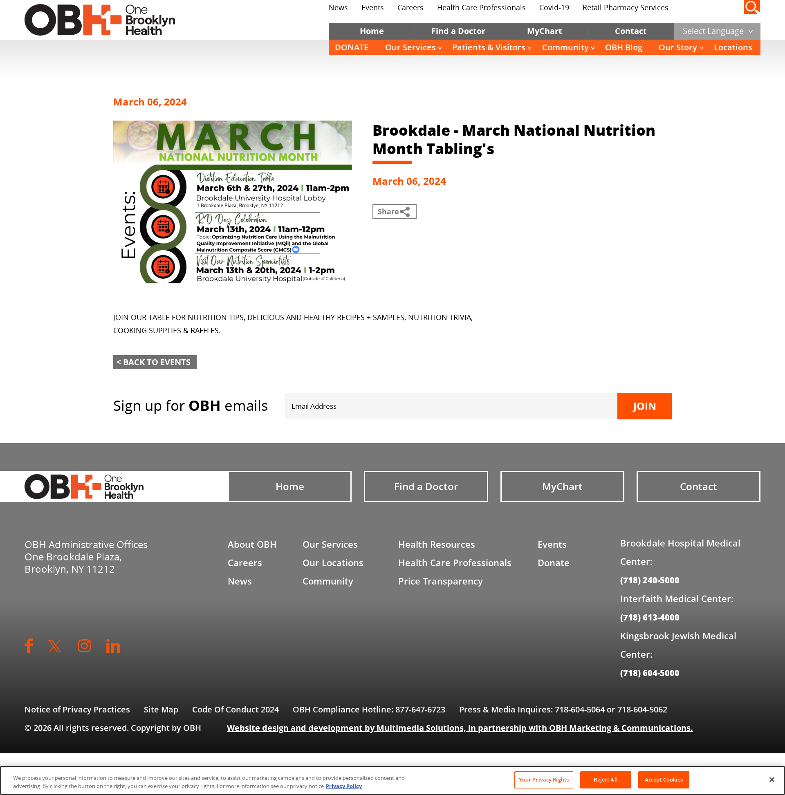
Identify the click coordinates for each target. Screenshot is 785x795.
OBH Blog (623, 47)
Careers (410, 7)
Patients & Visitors (488, 47)
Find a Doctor (458, 30)
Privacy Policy (344, 786)
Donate (554, 562)
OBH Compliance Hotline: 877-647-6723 (369, 709)
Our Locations (333, 562)
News (338, 7)
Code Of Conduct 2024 (235, 709)
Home (372, 30)
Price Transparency (440, 581)
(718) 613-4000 (650, 617)
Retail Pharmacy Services (625, 7)
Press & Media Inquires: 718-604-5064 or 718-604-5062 (563, 709)
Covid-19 (554, 7)
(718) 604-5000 (650, 673)
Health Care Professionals (481, 7)
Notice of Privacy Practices (77, 709)
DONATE (351, 47)
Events (372, 7)
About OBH (252, 544)
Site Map (161, 709)
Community (565, 47)
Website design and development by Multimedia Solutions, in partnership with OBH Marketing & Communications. (460, 727)
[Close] (772, 779)
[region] (392, 780)
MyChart (544, 30)
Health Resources (436, 544)
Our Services (410, 47)
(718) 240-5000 (650, 580)
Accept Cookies (664, 779)
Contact (631, 30)
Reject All (605, 779)
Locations (733, 47)
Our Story (678, 47)
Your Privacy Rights (544, 779)
